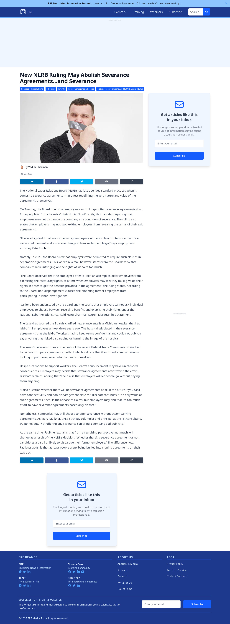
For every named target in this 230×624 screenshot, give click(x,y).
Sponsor (123, 570)
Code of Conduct (177, 576)
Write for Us (125, 582)
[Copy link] (131, 181)
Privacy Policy (175, 564)
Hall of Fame (125, 589)
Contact (122, 576)
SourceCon (75, 564)
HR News (51, 89)
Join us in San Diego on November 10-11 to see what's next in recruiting (115, 3)
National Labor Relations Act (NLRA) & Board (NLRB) (120, 89)
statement (124, 314)
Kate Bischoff (40, 248)
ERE (21, 564)
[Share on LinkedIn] (31, 181)
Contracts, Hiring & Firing (32, 89)
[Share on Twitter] (81, 181)
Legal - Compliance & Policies (81, 89)
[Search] (206, 12)
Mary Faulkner (50, 418)
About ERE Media (128, 564)
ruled (54, 209)
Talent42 (74, 578)
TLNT (22, 578)
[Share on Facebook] (56, 181)
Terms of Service (177, 570)
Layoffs (61, 89)
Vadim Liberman (38, 167)
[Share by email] (106, 181)
